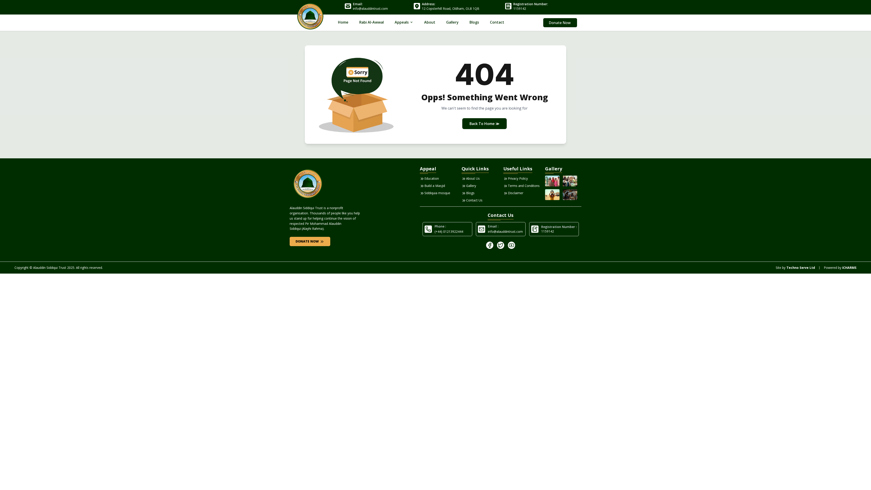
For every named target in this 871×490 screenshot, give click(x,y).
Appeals (402, 22)
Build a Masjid (434, 186)
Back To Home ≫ (484, 123)
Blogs (474, 22)
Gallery (452, 22)
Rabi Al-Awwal (371, 22)
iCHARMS (849, 267)
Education (431, 178)
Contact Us (474, 200)
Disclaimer (515, 193)
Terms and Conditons (524, 186)
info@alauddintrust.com (505, 231)
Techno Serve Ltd (800, 267)
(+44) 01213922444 (449, 231)
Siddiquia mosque (437, 193)
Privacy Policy (518, 178)
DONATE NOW (308, 241)
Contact (497, 22)
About (429, 22)
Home (343, 22)
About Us (473, 178)
